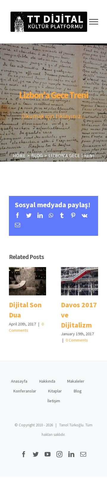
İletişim (53, 400)
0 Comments (77, 340)
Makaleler (75, 381)
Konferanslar (24, 391)
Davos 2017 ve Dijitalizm (79, 281)
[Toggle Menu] (94, 21)
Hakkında (47, 381)
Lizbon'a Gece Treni (53, 95)
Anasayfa (19, 381)
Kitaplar (55, 391)
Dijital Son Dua (27, 281)
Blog (78, 391)
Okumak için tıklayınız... (53, 116)
